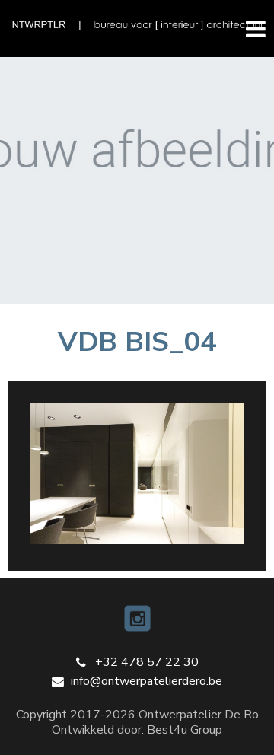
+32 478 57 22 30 (147, 662)
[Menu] (249, 28)
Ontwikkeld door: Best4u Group (137, 730)
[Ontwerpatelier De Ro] (137, 25)
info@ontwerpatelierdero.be (146, 681)
